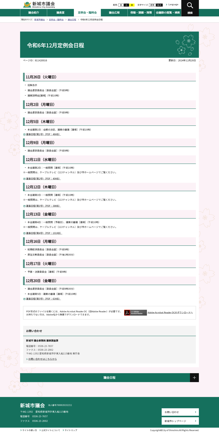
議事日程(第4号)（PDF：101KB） (44, 233)
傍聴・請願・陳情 (141, 12)
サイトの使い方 (29, 430)
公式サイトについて (50, 430)
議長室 (60, 12)
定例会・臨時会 (87, 12)
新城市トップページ (175, 421)
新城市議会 (39, 19)
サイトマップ (71, 430)
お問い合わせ (172, 412)
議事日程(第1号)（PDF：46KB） (43, 134)
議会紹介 (33, 12)
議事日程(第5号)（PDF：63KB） (43, 298)
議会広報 (114, 12)
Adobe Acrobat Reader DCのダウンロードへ (170, 312)
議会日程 (72, 19)
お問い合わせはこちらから (42, 359)
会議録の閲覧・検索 (168, 12)
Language (173, 4)
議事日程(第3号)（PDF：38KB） (43, 205)
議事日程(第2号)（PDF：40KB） (43, 178)
